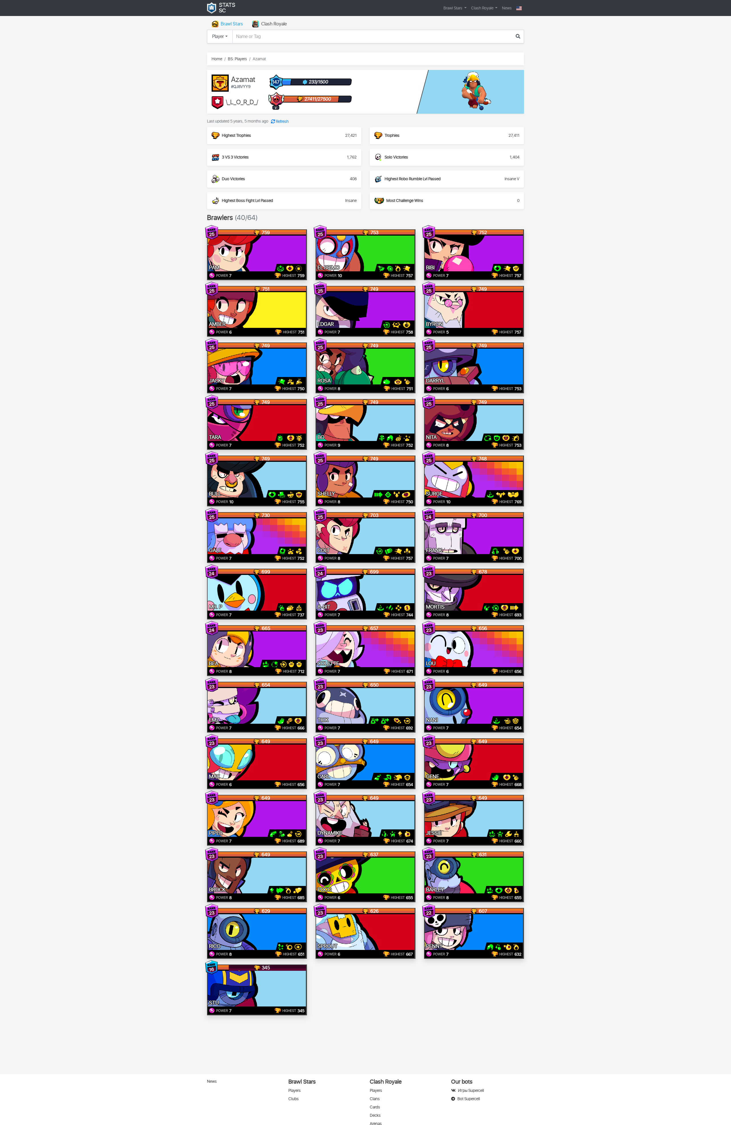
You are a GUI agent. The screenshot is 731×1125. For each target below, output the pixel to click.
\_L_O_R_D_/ (242, 102)
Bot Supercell (468, 1099)
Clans (375, 1099)
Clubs (293, 1099)
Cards (375, 1107)
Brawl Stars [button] (453, 8)
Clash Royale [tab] (274, 24)
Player (218, 36)
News (507, 8)
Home (217, 59)
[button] (519, 8)
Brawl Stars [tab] (232, 24)
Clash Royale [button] (482, 8)
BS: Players (237, 59)
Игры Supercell (471, 1091)
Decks (375, 1115)
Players (294, 1091)
